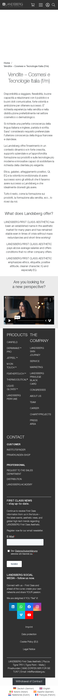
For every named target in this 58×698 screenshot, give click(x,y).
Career (34, 408)
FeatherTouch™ (16, 374)
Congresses (38, 390)
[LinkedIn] (13, 607)
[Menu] (40, 5)
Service (34, 361)
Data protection (29, 634)
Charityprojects (40, 415)
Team (33, 402)
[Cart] (32, 5)
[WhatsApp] (21, 607)
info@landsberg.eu (36, 672)
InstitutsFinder (16, 450)
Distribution (14, 479)
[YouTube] (29, 615)
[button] (53, 5)
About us (35, 396)
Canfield (12, 342)
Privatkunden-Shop (18, 455)
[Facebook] (29, 607)
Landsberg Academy (19, 485)
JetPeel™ (12, 358)
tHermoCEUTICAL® (17, 380)
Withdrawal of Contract (29, 681)
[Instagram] (37, 607)
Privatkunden (14, 668)
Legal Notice (29, 649)
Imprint (29, 627)
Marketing (36, 367)
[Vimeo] (21, 615)
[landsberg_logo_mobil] (13, 5)
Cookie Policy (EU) (29, 642)
